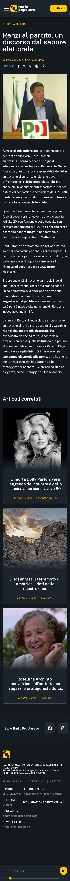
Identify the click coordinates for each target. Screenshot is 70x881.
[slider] (10, 878)
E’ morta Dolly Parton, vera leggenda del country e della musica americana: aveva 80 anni (35, 484)
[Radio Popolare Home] (22, 8)
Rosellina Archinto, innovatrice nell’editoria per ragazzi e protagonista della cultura (35, 684)
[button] (6, 8)
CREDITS (55, 781)
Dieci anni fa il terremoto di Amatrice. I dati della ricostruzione (35, 584)
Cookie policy (35, 781)
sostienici (58, 8)
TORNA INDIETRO (16, 24)
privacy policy (12, 781)
